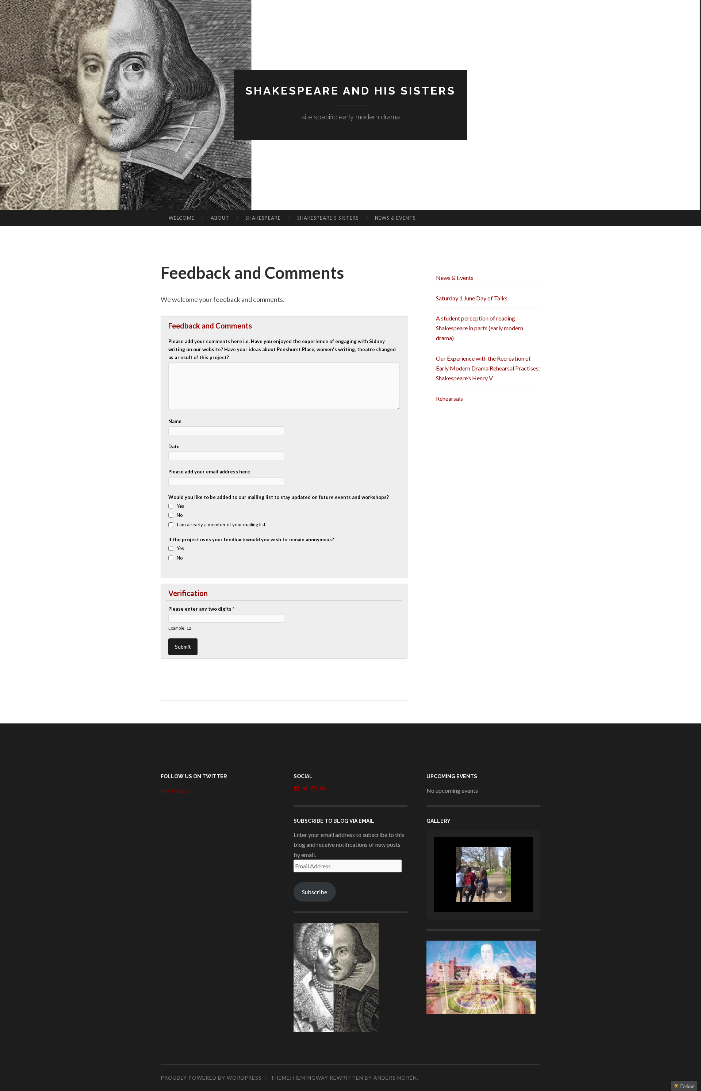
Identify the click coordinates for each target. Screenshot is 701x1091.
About (220, 218)
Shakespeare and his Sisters (350, 90)
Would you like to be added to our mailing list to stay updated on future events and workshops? (278, 497)
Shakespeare (263, 218)
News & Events (395, 218)
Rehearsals (449, 398)
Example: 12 (179, 627)
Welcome (182, 218)
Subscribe (314, 891)
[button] (466, 892)
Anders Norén (395, 1078)
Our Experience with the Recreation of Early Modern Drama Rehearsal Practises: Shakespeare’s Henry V (488, 368)
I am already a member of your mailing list (221, 524)
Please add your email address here (209, 472)
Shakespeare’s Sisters (328, 218)
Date (174, 446)
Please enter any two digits (201, 609)
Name (174, 421)
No (180, 515)
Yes (180, 506)
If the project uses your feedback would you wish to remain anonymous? (251, 539)
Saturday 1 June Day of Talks (471, 298)
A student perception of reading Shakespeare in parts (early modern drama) (479, 328)
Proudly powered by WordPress (211, 1078)
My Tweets (175, 790)
